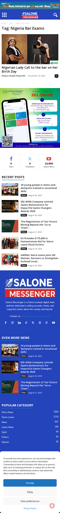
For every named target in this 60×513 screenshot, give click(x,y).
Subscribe (49, 157)
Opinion (5, 442)
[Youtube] (54, 323)
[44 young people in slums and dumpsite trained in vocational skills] (10, 189)
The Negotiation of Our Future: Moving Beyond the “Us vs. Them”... (39, 224)
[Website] (40, 323)
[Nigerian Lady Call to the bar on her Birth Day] (30, 49)
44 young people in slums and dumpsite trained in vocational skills (39, 188)
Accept (30, 482)
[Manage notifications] (52, 505)
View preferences (30, 501)
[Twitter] (33, 323)
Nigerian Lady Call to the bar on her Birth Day (30, 69)
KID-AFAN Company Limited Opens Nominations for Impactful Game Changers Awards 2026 (37, 206)
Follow (30, 157)
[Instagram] (13, 323)
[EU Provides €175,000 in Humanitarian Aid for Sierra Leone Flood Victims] (10, 243)
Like (11, 157)
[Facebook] (6, 323)
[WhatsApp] (47, 323)
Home (4, 23)
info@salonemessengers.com (36, 316)
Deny (30, 492)
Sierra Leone (8, 417)
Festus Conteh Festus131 (13, 75)
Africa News (7, 412)
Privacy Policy (30, 508)
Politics (5, 437)
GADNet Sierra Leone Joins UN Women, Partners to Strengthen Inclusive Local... (39, 258)
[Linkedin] (20, 323)
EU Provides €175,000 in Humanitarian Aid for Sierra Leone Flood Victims (37, 241)
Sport (4, 432)
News (24, 195)
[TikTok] (27, 323)
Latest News (8, 427)
